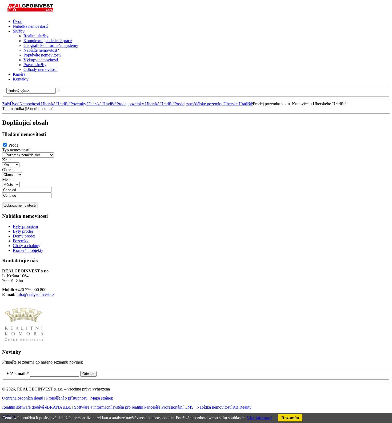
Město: (8, 179)
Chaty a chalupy (26, 245)
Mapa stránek (101, 398)
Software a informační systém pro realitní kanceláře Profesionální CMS (134, 407)
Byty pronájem (25, 226)
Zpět (6, 104)
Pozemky (21, 241)
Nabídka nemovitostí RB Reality (224, 407)
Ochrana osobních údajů (22, 398)
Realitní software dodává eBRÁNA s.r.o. (36, 407)
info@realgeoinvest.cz (35, 294)
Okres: (7, 169)
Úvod (14, 104)
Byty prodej (23, 231)
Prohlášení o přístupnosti (66, 398)
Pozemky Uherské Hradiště (93, 104)
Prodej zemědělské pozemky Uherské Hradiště (213, 104)
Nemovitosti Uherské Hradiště (44, 104)
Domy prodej (24, 236)
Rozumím (290, 418)
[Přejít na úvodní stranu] (31, 12)
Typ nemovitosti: (16, 150)
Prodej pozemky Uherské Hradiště (145, 104)
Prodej (14, 145)
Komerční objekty (28, 250)
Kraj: (6, 160)
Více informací (259, 418)
